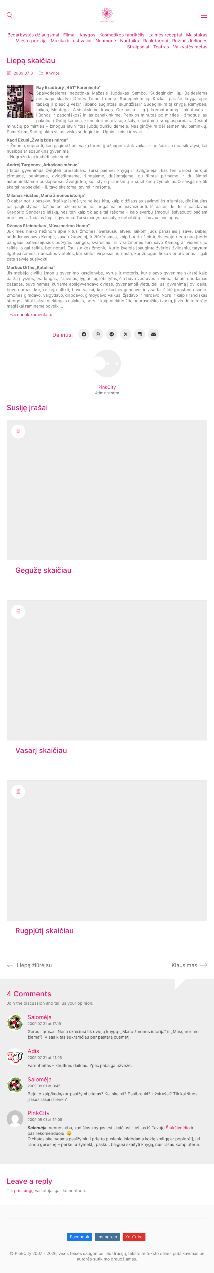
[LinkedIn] (139, 334)
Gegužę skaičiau (43, 570)
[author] (107, 363)
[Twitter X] (125, 334)
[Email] (153, 334)
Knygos (53, 73)
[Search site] (10, 16)
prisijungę (24, 1190)
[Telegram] (111, 334)
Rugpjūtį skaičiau (44, 931)
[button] (204, 15)
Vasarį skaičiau (41, 751)
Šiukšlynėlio (178, 1127)
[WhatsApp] (97, 334)
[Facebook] (83, 334)
